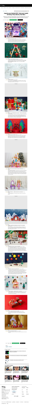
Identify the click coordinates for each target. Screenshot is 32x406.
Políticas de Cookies (14, 389)
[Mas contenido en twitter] (16, 396)
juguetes (7, 346)
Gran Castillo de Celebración (11, 170)
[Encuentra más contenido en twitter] (6, 19)
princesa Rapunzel (11, 193)
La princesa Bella (10, 292)
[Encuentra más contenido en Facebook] (4, 19)
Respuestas (23, 387)
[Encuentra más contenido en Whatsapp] (8, 19)
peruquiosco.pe (4, 403)
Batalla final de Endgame (13, 247)
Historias (23, 396)
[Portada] (4, 388)
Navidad (10, 346)
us (22, 389)
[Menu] (1, 5)
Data (27, 389)
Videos (27, 387)
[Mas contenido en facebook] (14, 396)
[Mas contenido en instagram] (17, 396)
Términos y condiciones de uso (15, 386)
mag (7, 403)
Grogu (25, 81)
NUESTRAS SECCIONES (24, 386)
